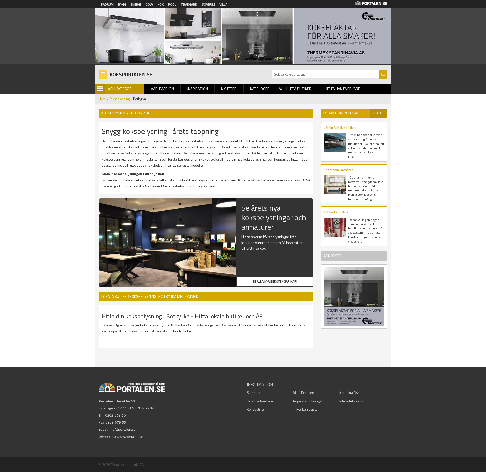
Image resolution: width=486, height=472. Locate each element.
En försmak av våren (338, 169)
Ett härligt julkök (336, 212)
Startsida (253, 392)
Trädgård (189, 4)
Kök (161, 4)
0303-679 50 (115, 415)
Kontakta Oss (349, 392)
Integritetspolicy (351, 401)
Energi (136, 4)
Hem (102, 98)
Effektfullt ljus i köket (340, 127)
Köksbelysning (119, 98)
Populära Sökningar (308, 401)
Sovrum (208, 4)
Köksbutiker (256, 409)
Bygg (122, 4)
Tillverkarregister (306, 409)
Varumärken (162, 89)
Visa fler (379, 113)
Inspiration (197, 89)
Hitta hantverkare (342, 89)
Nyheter (229, 89)
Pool (172, 4)
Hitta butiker (298, 89)
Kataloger (260, 89)
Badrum (107, 4)
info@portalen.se (122, 429)
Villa (223, 4)
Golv (149, 4)
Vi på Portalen (303, 392)
